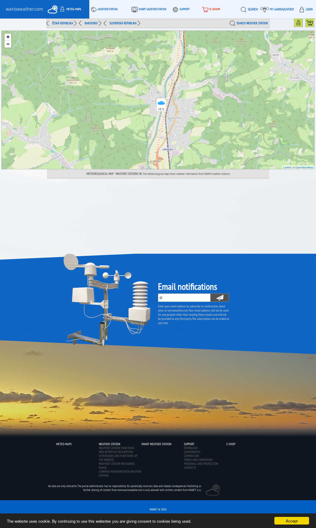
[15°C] (158, 100)
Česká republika (62, 23)
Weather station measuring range (117, 466)
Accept (292, 521)
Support (185, 9)
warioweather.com (24, 9)
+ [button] (7, 37)
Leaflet (287, 167)
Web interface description (116, 452)
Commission (191, 456)
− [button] (7, 44)
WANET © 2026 (158, 509)
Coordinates (192, 452)
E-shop (215, 9)
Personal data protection (201, 464)
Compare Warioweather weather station (120, 473)
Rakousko (91, 23)
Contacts (190, 468)
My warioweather (282, 9)
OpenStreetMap (304, 167)
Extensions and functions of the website (118, 458)
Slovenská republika (123, 23)
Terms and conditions (198, 460)
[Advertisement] (158, 213)
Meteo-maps (73, 9)
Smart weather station (152, 9)
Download (191, 448)
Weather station (108, 9)
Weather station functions (116, 448)
